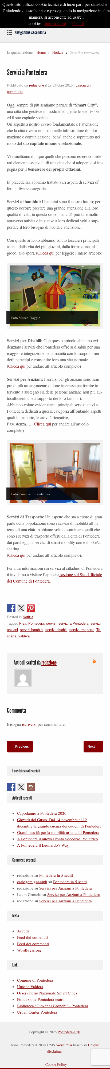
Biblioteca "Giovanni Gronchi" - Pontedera (52, 1005)
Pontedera (36, 623)
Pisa (22, 623)
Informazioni (55, 23)
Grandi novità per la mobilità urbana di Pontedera (58, 832)
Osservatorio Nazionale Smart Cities (47, 993)
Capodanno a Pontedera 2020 (41, 813)
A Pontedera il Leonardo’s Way (43, 845)
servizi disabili (56, 630)
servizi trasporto (81, 630)
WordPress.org (29, 950)
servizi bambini (31, 630)
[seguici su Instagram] (31, 787)
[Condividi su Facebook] (11, 608)
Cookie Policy (56, 1064)
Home (41, 52)
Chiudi (78, 23)
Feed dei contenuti (32, 937)
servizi (51, 623)
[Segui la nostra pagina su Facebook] (11, 787)
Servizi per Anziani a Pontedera (65, 888)
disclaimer (55, 1051)
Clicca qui (45, 253)
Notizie (57, 52)
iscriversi (29, 724)
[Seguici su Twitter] (21, 787)
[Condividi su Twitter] (21, 608)
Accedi (23, 930)
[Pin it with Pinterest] (31, 608)
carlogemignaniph (32, 881)
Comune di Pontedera (35, 980)
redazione (36, 85)
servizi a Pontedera (73, 623)
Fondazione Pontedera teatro (41, 999)
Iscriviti (94, 661)
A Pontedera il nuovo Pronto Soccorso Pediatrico (57, 838)
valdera (24, 636)
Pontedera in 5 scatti (56, 875)
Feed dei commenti (33, 943)
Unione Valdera (30, 986)
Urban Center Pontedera (37, 1012)
